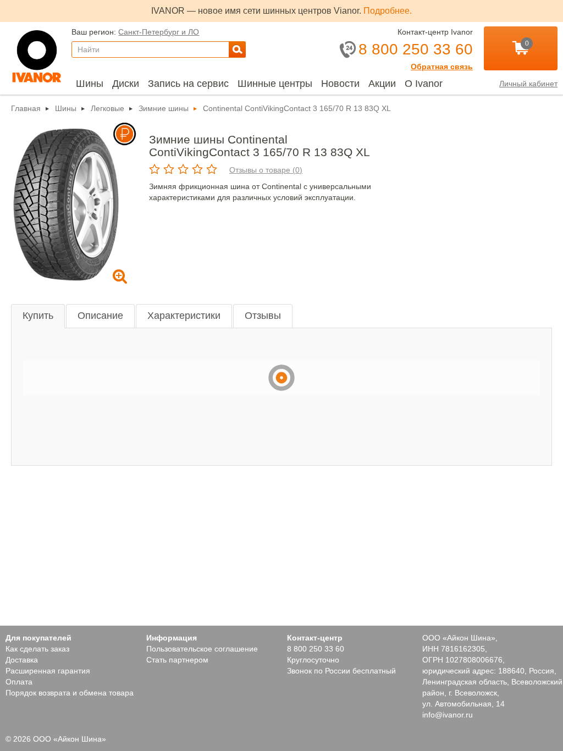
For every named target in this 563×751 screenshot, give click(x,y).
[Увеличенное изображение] (66, 204)
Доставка (21, 659)
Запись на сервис (188, 83)
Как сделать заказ (37, 648)
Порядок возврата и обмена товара (69, 692)
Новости (340, 83)
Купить (38, 315)
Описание (100, 315)
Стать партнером (177, 659)
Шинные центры (275, 83)
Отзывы (263, 315)
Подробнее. (387, 10)
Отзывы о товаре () (265, 169)
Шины (89, 83)
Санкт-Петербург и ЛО (158, 31)
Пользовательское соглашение (202, 648)
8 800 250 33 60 (315, 648)
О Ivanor (424, 83)
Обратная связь (442, 66)
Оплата (18, 681)
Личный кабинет (528, 83)
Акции (382, 83)
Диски (125, 83)
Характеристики (183, 315)
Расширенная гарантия (47, 670)
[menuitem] (89, 84)
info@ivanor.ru (447, 714)
